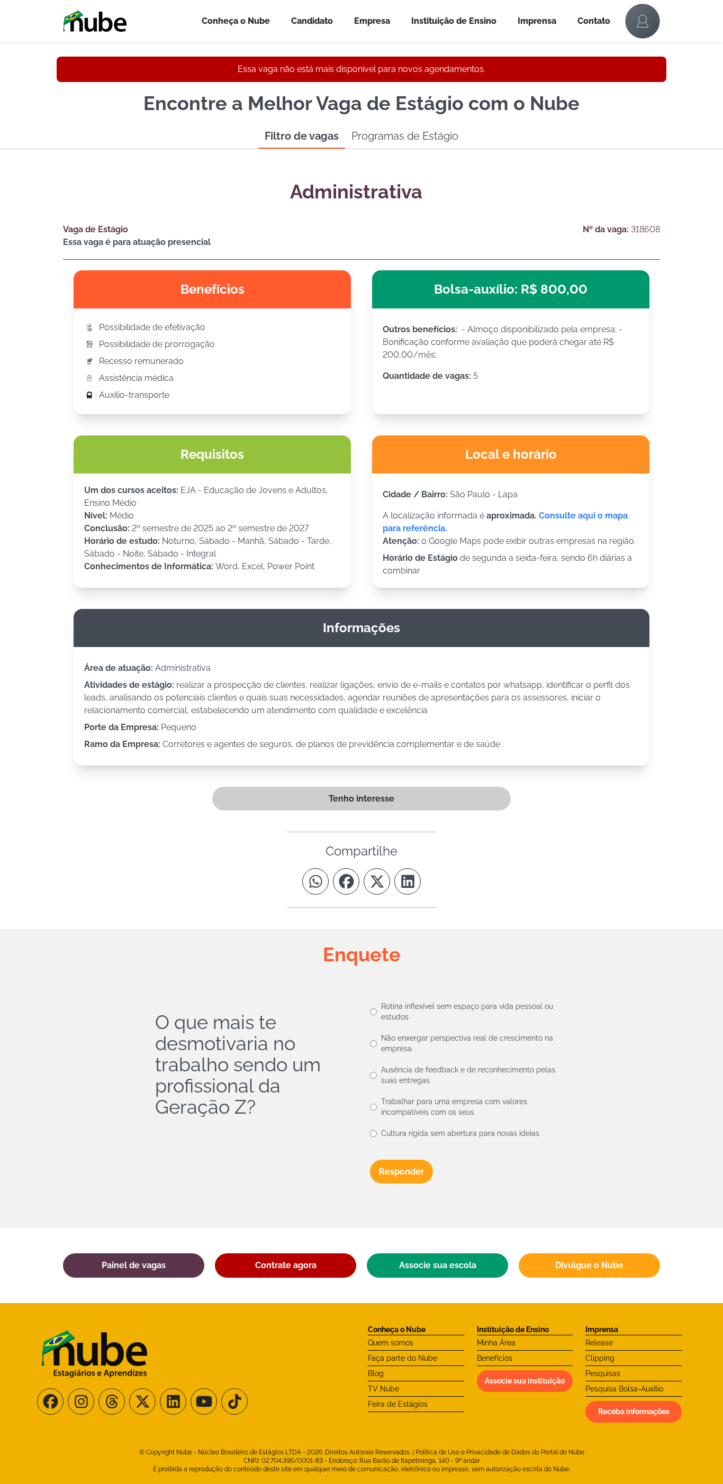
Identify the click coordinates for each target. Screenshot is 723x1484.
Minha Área (496, 1343)
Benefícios (494, 1358)
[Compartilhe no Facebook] (346, 881)
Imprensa (537, 21)
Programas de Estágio (404, 136)
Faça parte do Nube (402, 1358)
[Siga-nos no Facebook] (50, 1401)
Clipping (599, 1358)
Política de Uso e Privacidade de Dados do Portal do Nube (499, 1452)
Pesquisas (602, 1373)
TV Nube (383, 1389)
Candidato (312, 21)
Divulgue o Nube (589, 1265)
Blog (376, 1373)
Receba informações (634, 1411)
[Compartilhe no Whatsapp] (315, 881)
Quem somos (390, 1343)
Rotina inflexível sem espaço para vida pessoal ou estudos (467, 1011)
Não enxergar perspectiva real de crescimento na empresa (467, 1043)
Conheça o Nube (236, 21)
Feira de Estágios (398, 1404)
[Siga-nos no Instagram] (81, 1401)
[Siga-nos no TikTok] (234, 1401)
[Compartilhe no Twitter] (377, 881)
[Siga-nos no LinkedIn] (173, 1401)
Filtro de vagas (302, 136)
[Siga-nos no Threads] (111, 1401)
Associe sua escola (437, 1265)
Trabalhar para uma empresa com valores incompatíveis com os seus (454, 1106)
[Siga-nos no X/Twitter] (142, 1401)
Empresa (372, 21)
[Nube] (127, 21)
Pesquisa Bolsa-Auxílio (624, 1389)
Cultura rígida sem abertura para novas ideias (460, 1133)
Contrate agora (286, 1265)
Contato (593, 21)
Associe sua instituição (525, 1381)
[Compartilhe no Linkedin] (407, 881)
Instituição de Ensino (453, 21)
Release (599, 1343)
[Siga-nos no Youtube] (204, 1401)
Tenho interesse (361, 799)
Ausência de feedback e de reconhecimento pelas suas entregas (468, 1075)
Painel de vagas (134, 1265)
